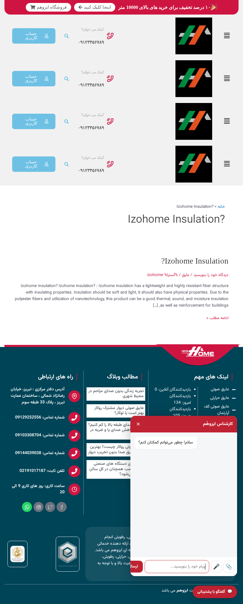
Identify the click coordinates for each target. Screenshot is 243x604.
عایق (185, 275)
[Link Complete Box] (116, 394)
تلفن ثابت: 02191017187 (42, 471)
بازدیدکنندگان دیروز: (180, 412)
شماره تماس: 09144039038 (40, 453)
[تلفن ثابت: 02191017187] (74, 471)
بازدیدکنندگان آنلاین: (174, 389)
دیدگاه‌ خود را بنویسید (211, 275)
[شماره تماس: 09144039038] (74, 453)
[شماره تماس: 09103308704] (74, 436)
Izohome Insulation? (194, 260)
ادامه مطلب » (217, 318)
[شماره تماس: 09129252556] (74, 418)
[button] (227, 36)
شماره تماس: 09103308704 (40, 435)
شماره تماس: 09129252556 (40, 417)
